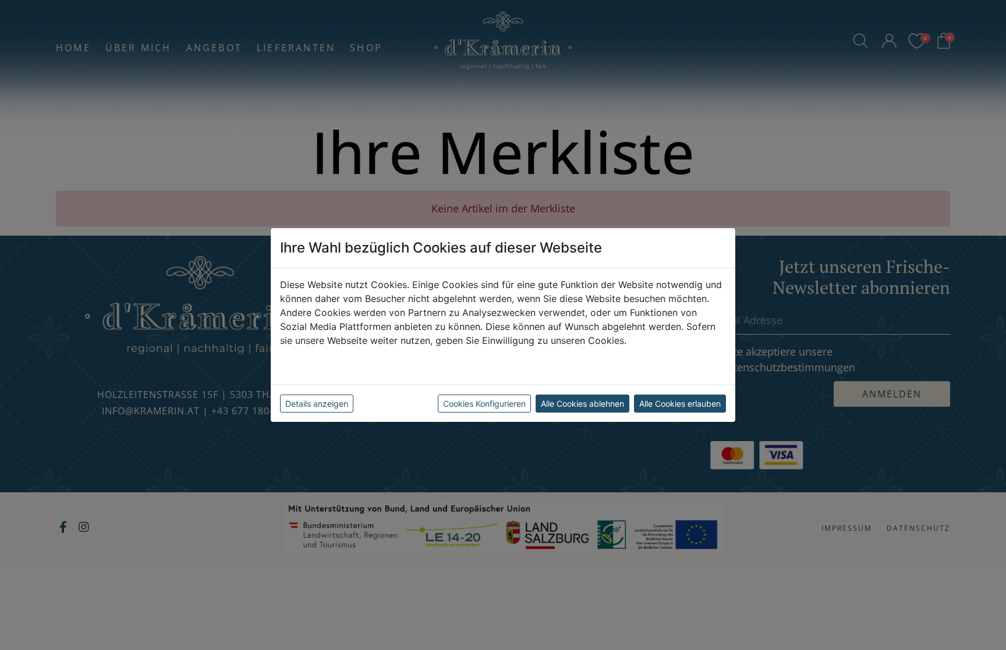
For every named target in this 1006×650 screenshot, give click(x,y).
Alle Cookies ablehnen (582, 404)
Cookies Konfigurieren (484, 404)
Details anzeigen (316, 404)
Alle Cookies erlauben (680, 404)
